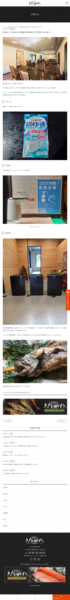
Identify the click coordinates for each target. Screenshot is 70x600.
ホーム (4, 27)
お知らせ (12, 29)
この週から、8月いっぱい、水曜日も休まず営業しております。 (20, 446)
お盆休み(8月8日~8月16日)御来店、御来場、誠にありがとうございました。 (25, 437)
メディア (5, 506)
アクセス (37, 598)
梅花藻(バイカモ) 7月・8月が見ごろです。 (15, 455)
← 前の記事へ (8, 421)
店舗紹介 (20, 598)
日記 (11, 433)
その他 (5, 500)
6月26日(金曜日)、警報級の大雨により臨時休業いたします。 (20, 464)
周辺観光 (5, 513)
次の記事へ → (62, 421)
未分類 (5, 526)
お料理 (5, 487)
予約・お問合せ (55, 598)
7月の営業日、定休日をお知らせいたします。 (16, 473)
